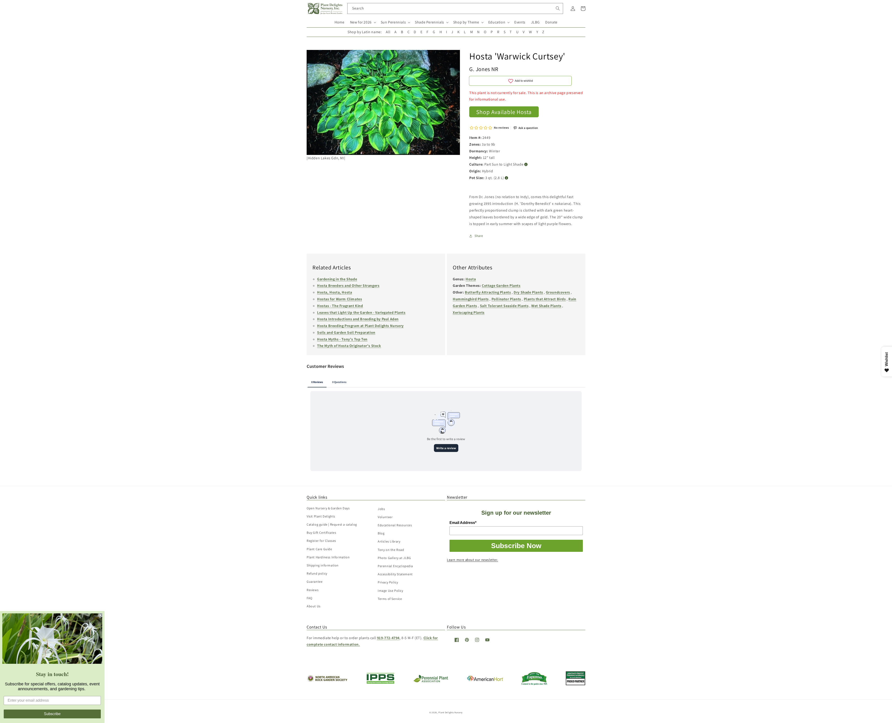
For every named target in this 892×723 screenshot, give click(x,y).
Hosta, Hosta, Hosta (334, 292)
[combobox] (455, 8)
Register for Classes (321, 541)
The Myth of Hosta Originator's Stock (349, 345)
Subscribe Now (516, 546)
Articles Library (389, 541)
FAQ (309, 598)
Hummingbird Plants (471, 299)
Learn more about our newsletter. (472, 560)
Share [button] (479, 236)
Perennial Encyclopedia (395, 566)
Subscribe (52, 714)
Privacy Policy (388, 582)
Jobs (381, 509)
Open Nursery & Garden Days (328, 508)
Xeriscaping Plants (469, 312)
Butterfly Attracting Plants (488, 292)
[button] (362, 22)
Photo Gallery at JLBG (394, 558)
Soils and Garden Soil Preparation (346, 332)
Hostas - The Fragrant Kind (340, 305)
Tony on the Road (391, 550)
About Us (314, 606)
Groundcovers (558, 292)
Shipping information (323, 565)
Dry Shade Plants (528, 292)
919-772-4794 (388, 637)
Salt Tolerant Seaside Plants (504, 305)
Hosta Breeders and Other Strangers (348, 285)
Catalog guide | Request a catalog (332, 524)
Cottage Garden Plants (501, 285)
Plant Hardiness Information (328, 557)
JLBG (535, 22)
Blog (381, 533)
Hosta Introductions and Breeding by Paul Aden (358, 319)
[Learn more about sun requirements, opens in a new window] (526, 164)
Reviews (312, 590)
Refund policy (317, 573)
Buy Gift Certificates (321, 532)
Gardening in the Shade (337, 279)
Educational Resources (395, 525)
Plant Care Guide (319, 549)
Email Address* (462, 523)
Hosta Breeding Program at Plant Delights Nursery (360, 325)
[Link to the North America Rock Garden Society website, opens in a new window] (327, 680)
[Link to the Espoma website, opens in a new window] (534, 683)
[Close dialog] (100, 615)
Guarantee (314, 581)
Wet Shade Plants (546, 305)
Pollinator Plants (506, 299)
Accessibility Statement (395, 574)
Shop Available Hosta (504, 112)
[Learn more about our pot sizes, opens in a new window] (506, 178)
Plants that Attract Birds (545, 299)
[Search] (558, 8)
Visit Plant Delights (321, 516)
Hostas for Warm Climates (339, 299)
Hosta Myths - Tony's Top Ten (342, 339)
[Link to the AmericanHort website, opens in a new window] (485, 679)
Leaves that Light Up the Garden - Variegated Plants (361, 312)
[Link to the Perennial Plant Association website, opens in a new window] (430, 681)
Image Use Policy (390, 591)
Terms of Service (390, 599)
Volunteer (385, 517)
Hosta (471, 279)
